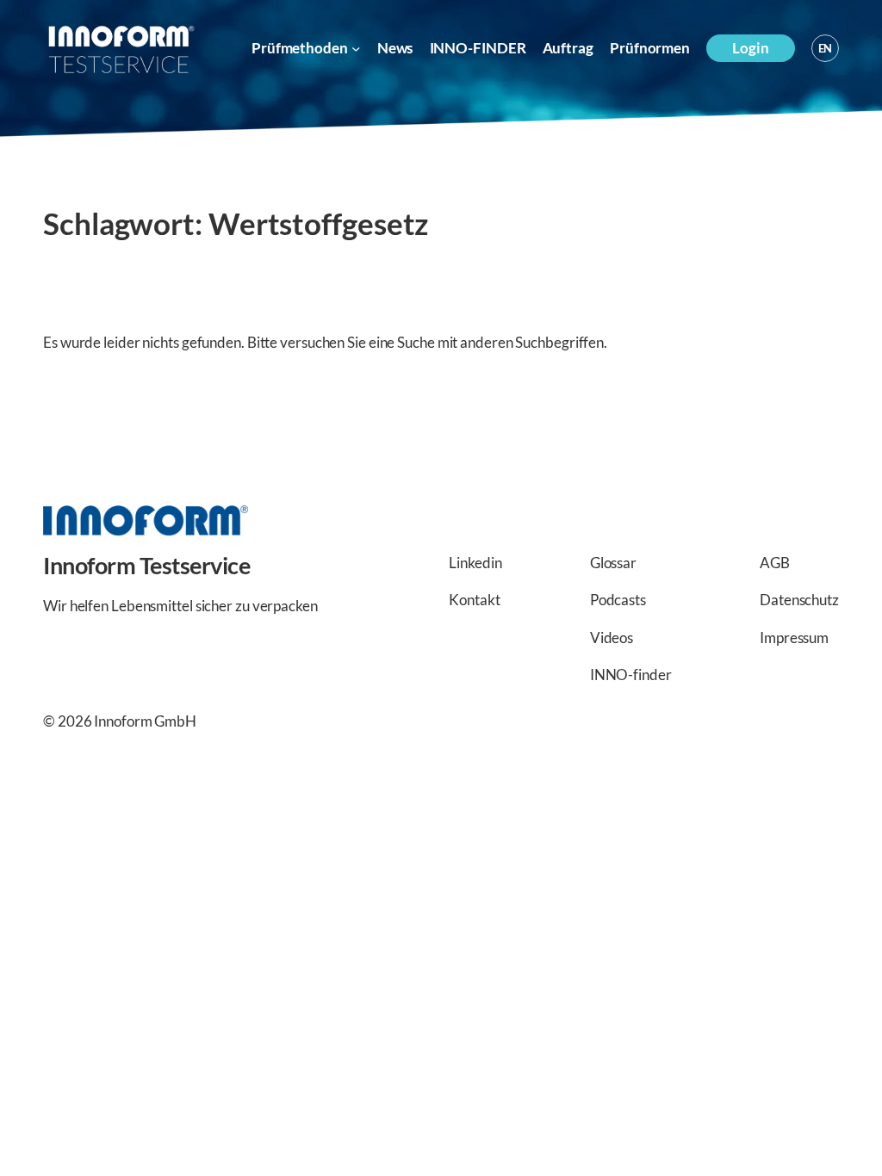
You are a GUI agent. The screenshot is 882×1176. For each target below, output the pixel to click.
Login (750, 48)
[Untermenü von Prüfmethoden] (355, 48)
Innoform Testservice (146, 565)
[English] (825, 48)
